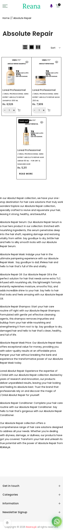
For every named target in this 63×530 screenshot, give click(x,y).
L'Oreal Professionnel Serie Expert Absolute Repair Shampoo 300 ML (15, 97)
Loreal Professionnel (14, 90)
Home (6, 18)
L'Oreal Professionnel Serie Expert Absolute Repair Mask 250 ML (46, 97)
